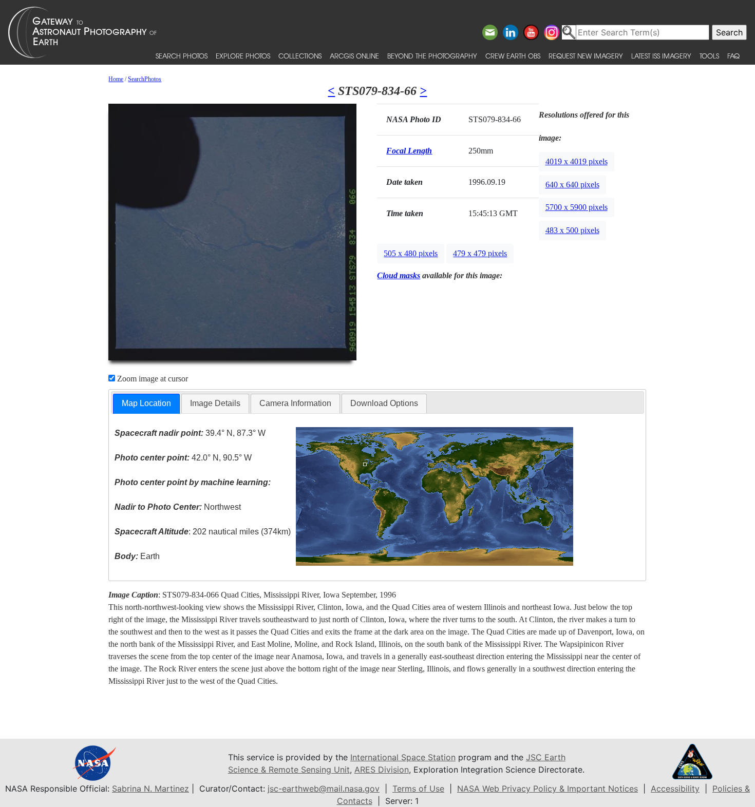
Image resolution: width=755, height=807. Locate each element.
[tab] (146, 404)
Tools (709, 56)
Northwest (178, 507)
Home (115, 79)
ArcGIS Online (354, 56)
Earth (137, 556)
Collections (300, 56)
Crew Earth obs (512, 56)
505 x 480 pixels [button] (411, 253)
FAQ (733, 56)
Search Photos (181, 56)
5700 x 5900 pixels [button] (576, 207)
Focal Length (409, 150)
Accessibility (675, 788)
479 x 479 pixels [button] (480, 253)
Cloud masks (398, 275)
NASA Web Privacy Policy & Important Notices (547, 788)
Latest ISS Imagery (661, 56)
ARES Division (381, 769)
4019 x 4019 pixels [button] (576, 161)
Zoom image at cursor (151, 378)
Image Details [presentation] (215, 403)
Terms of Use (418, 788)
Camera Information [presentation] (295, 403)
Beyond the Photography (432, 56)
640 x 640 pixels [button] (572, 184)
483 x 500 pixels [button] (572, 230)
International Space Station (403, 757)
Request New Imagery (586, 56)
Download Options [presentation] (384, 403)
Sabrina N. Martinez (150, 788)
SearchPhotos (144, 79)
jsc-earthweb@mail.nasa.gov (324, 788)
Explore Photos (243, 56)
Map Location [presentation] (146, 403)
